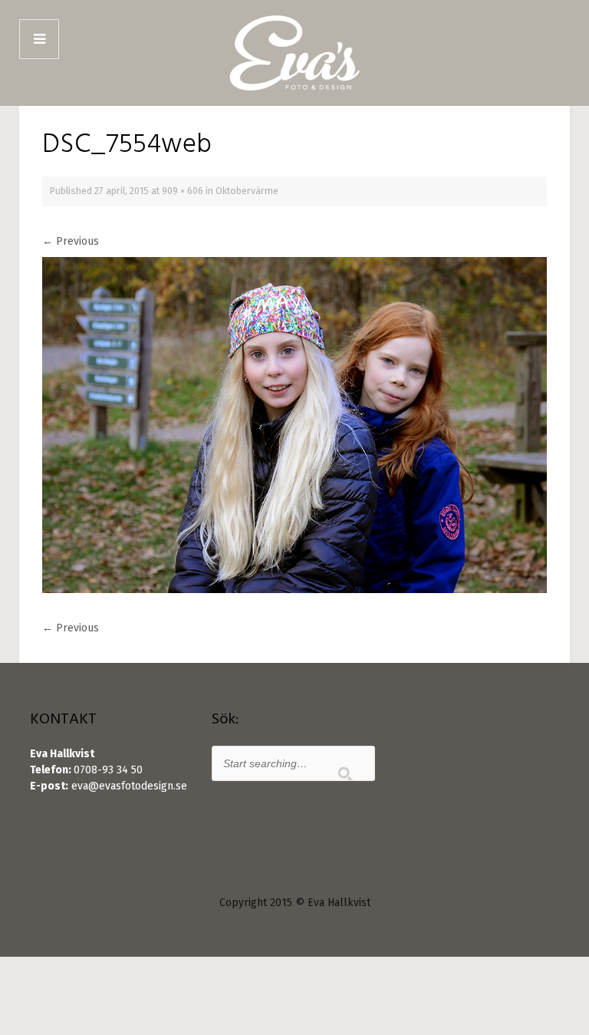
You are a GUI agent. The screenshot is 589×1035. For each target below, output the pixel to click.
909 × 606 (182, 190)
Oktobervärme (247, 190)
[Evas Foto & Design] (294, 53)
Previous (70, 241)
